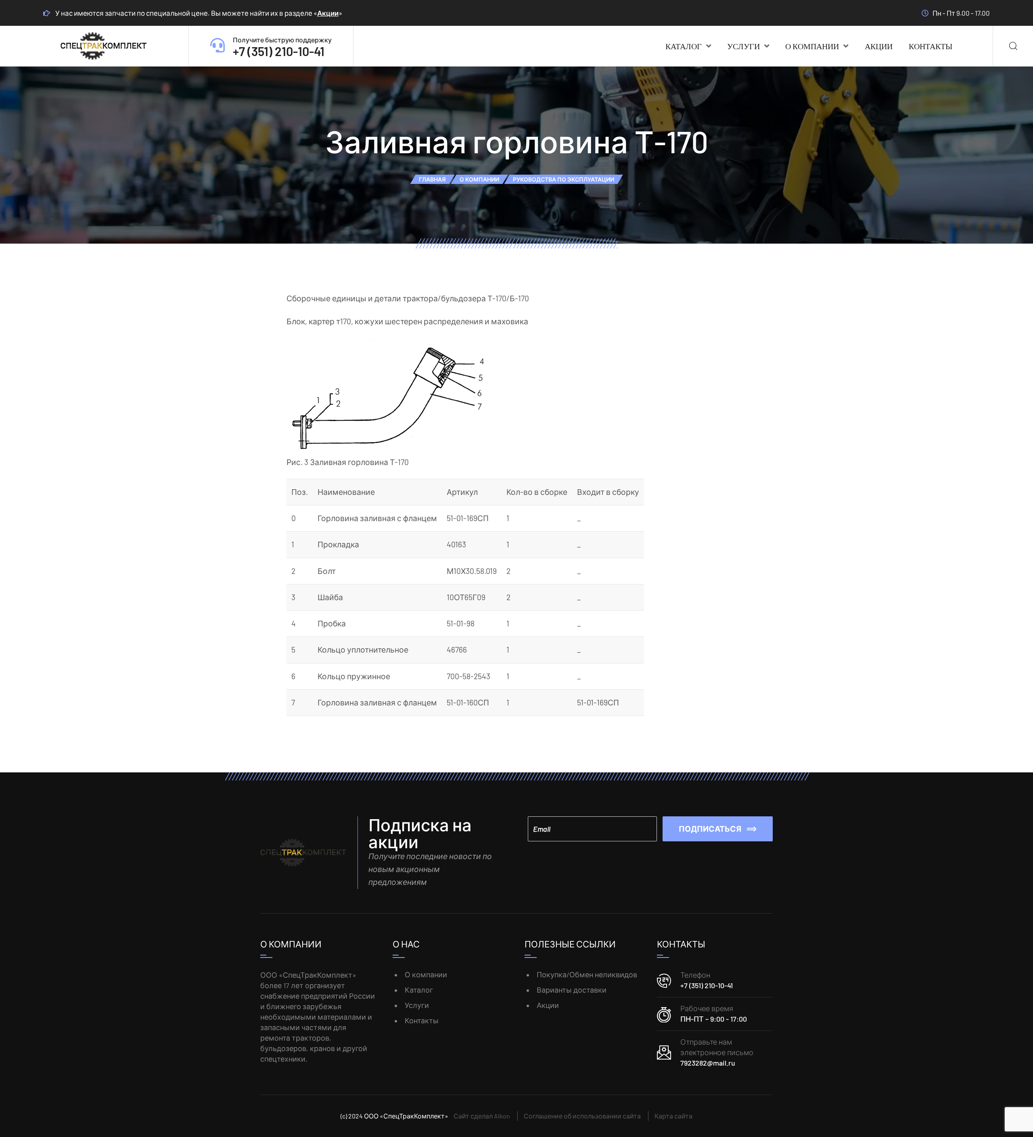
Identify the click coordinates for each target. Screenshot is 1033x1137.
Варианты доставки (571, 989)
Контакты (930, 46)
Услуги (743, 46)
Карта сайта (673, 1116)
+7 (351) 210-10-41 (706, 985)
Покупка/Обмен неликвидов (587, 974)
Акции (328, 13)
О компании (812, 46)
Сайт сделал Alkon (482, 1116)
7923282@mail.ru (707, 1062)
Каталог (683, 46)
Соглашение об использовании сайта (582, 1116)
